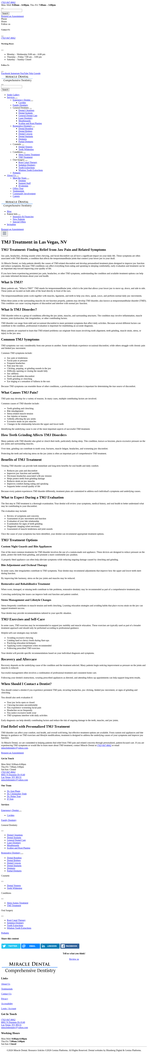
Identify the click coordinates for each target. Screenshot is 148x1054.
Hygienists (23, 186)
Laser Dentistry (25, 118)
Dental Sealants (25, 113)
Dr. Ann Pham (13, 791)
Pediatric (17, 173)
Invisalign (11, 224)
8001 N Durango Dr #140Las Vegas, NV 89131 (13, 1023)
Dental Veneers (25, 147)
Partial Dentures (25, 141)
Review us (74, 959)
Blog (9, 211)
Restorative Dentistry (23, 126)
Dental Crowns (25, 134)
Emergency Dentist (22, 100)
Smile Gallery (13, 95)
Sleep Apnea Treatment (29, 154)
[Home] (17, 81)
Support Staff (24, 183)
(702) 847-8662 (8, 2)
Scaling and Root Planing (30, 123)
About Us (11, 175)
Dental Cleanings (26, 110)
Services (11, 97)
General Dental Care (27, 115)
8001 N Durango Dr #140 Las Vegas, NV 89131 (13, 776)
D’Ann (10, 799)
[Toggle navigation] (4, 233)
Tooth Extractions (26, 167)
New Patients (19, 219)
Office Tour (18, 188)
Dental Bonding (25, 128)
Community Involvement (24, 193)
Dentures (22, 139)
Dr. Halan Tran (14, 796)
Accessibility (7, 1003)
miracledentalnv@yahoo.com (14, 748)
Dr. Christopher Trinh (17, 794)
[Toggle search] (2, 8)
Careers (16, 196)
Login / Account (8, 1008)
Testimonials (18, 191)
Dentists (22, 180)
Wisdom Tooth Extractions (30, 170)
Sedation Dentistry (26, 165)
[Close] (2, 36)
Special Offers (19, 222)
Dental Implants (25, 136)
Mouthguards (24, 121)
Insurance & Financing (23, 216)
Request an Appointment (12, 16)
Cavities (22, 102)
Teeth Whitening (26, 149)
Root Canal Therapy (27, 162)
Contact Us (6, 994)
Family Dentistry (20, 105)
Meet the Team (20, 178)
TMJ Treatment (25, 157)
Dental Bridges (25, 131)
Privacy (4, 998)
